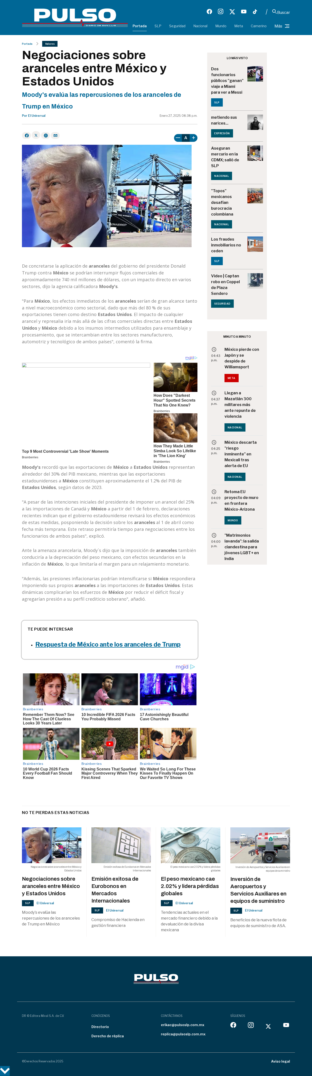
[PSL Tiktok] (255, 11)
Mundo (220, 26)
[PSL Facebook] (209, 12)
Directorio (100, 1027)
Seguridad (177, 26)
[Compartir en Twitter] (36, 135)
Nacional (200, 26)
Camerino (259, 26)
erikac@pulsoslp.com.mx (182, 1025)
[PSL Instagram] (220, 12)
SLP (158, 26)
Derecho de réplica (107, 1036)
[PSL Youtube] (243, 12)
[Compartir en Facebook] (26, 135)
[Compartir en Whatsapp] (45, 135)
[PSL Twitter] (232, 12)
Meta (238, 26)
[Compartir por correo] (55, 135)
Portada (140, 26)
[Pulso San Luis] (75, 17)
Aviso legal (280, 1061)
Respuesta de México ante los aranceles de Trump (108, 644)
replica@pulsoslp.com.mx (183, 1034)
